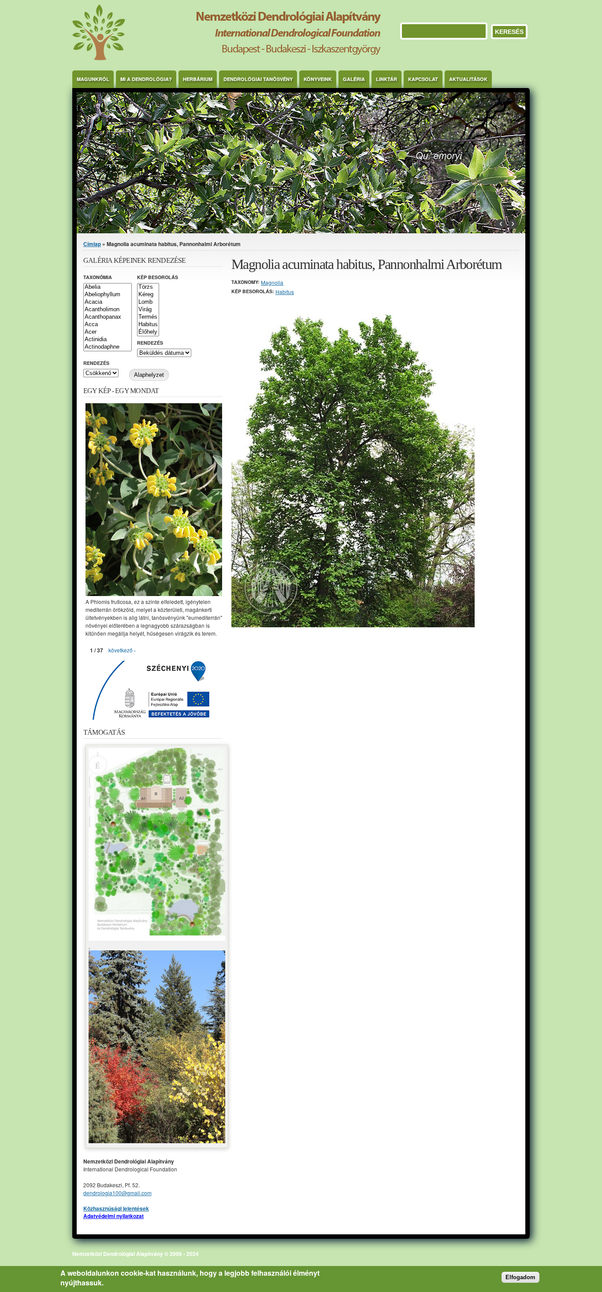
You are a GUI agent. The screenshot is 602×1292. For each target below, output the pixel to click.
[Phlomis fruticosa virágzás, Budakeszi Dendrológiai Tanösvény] (153, 593)
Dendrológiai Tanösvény (258, 79)
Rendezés (150, 342)
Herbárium (197, 79)
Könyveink (318, 79)
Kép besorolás (157, 277)
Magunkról (93, 79)
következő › (122, 650)
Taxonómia (97, 277)
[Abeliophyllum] (107, 294)
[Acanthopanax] (107, 317)
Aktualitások (468, 79)
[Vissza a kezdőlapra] (226, 58)
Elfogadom (520, 1277)
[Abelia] (107, 287)
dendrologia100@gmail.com (117, 1192)
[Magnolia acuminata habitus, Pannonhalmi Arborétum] (353, 625)
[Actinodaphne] (107, 347)
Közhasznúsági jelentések (116, 1208)
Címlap (92, 244)
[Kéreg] (148, 294)
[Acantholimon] (107, 309)
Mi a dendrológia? (146, 79)
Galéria (354, 79)
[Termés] (148, 317)
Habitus (284, 291)
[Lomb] (148, 302)
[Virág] (148, 309)
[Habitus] (148, 324)
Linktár (386, 79)
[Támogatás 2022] (157, 938)
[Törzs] (148, 287)
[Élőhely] (148, 332)
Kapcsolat (423, 79)
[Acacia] (107, 302)
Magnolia (272, 282)
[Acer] (107, 332)
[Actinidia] (107, 339)
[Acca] (107, 324)
